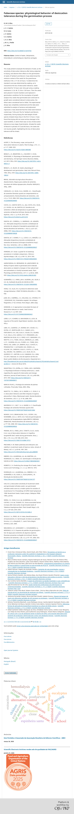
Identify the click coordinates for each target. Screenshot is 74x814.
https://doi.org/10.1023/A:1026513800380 (17, 150)
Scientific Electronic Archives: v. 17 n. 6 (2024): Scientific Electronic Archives (36, 607)
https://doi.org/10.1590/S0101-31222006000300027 (20, 540)
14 (26, 622)
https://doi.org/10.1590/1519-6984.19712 (17, 440)
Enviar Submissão (10, 673)
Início (5, 7)
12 (22, 622)
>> (40, 622)
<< (4, 622)
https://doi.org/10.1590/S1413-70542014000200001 (20, 259)
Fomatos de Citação (52, 55)
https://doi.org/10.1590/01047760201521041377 (19, 479)
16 (29, 622)
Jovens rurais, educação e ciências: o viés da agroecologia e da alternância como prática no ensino (38, 576)
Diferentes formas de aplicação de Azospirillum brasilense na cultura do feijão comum (38, 605)
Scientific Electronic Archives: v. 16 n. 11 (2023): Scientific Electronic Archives (38, 578)
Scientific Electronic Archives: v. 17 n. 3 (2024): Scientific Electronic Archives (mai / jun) (36, 583)
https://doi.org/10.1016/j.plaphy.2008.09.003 (21, 275)
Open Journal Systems (11, 650)
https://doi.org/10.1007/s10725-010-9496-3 (18, 512)
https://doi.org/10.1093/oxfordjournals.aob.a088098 (21, 452)
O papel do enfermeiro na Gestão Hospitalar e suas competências (48, 581)
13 (24, 622)
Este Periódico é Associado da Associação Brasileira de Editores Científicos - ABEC (35, 738)
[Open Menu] (4, 2)
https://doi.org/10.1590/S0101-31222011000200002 (20, 284)
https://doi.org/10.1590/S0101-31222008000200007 (20, 401)
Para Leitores (7, 636)
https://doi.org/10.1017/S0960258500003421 (18, 314)
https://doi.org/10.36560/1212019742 (19, 51)
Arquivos (11, 7)
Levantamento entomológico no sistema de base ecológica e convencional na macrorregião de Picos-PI (39, 564)
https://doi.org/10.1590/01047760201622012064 (19, 410)
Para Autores (7, 639)
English (6, 664)
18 (33, 622)
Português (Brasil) (10, 661)
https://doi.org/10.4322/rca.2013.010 (16, 217)
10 (18, 622)
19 (35, 622)
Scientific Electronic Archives (16, 2)
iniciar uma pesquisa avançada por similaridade (32, 626)
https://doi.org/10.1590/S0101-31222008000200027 (20, 247)
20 (37, 622)
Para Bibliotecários (9, 642)
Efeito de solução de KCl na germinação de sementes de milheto (38, 591)
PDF (49, 24)
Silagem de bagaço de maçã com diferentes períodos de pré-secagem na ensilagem (38, 597)
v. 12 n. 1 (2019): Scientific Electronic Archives (29, 7)
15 (28, 622)
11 (20, 622)
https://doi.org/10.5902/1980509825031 (27, 461)
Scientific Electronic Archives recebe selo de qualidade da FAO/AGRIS (30, 749)
